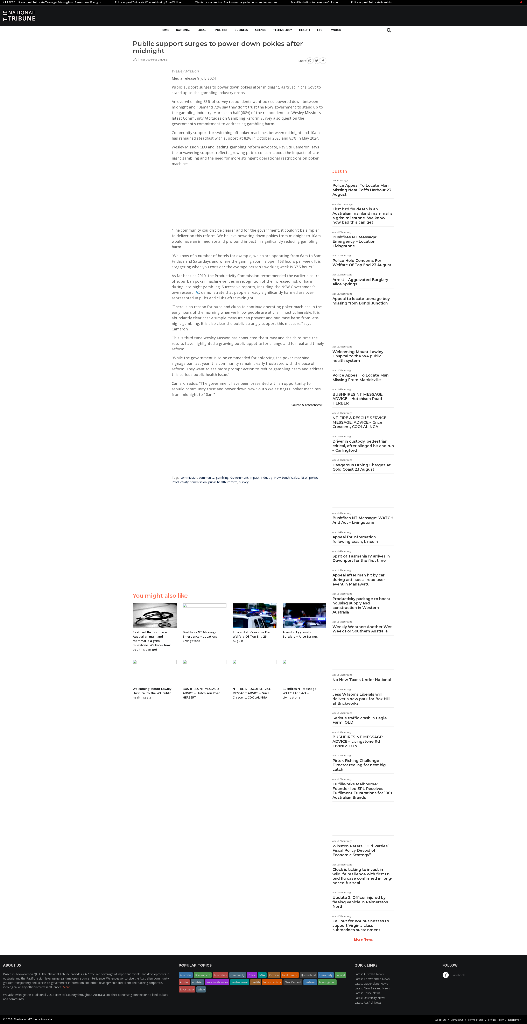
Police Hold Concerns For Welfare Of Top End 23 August (361, 262)
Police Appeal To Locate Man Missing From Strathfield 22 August (365, 2)
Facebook (458, 975)
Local (201, 30)
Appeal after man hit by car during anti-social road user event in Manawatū (358, 579)
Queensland (308, 975)
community (206, 477)
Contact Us (457, 1020)
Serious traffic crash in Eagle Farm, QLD (359, 720)
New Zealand (293, 982)
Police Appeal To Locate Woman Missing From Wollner (123, 2)
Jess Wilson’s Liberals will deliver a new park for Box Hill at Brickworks (361, 699)
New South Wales (286, 477)
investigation (327, 982)
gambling (222, 477)
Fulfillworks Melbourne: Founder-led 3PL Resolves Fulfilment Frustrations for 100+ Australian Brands (362, 791)
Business (241, 30)
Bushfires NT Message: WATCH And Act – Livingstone (362, 520)
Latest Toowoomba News (372, 979)
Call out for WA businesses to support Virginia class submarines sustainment (360, 925)
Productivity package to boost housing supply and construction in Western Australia (361, 606)
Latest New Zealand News (372, 988)
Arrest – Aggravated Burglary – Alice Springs (361, 282)
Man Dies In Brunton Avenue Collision (289, 2)
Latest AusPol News (367, 1002)
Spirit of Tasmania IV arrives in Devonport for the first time (361, 558)
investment (187, 989)
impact (254, 477)
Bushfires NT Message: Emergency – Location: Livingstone (354, 241)
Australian (220, 975)
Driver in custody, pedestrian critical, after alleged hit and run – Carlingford (363, 446)
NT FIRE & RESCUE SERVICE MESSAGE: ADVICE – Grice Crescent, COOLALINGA (359, 422)
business (310, 982)
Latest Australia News (369, 974)
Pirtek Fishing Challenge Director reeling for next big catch (359, 765)
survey (244, 482)
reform (232, 482)
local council (289, 975)
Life (319, 30)
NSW (304, 477)
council (340, 975)
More (66, 987)
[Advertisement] (449, 15)
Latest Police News (367, 993)
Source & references (306, 405)
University (325, 975)
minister (197, 982)
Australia (185, 975)
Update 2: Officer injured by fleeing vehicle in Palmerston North (360, 902)
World (336, 30)
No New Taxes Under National (361, 680)
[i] (197, 292)
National (183, 30)
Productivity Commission (189, 482)
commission (189, 477)
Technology (282, 30)
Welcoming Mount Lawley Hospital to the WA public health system (357, 356)
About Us (440, 1020)
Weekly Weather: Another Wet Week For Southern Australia (362, 629)
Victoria (274, 975)
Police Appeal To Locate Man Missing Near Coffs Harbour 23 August (361, 190)
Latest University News (369, 998)
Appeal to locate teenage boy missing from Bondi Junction (361, 301)
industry (267, 477)
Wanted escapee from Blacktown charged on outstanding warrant (211, 2)
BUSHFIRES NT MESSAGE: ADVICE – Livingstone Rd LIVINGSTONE (357, 741)
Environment (239, 982)
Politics (221, 30)
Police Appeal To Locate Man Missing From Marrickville (360, 377)
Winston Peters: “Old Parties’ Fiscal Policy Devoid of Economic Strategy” (360, 850)
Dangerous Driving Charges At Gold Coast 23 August (361, 467)
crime (201, 989)
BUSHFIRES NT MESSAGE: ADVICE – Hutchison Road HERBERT (357, 399)
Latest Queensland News (371, 984)
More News (363, 939)
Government (239, 477)
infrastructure (272, 982)
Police (252, 975)
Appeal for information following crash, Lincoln (355, 539)
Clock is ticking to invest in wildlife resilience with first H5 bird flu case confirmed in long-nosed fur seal (362, 876)
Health (304, 30)
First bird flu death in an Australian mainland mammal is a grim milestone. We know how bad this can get (362, 216)
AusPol (184, 982)
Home (165, 30)
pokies (313, 477)
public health (217, 482)
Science (260, 30)
